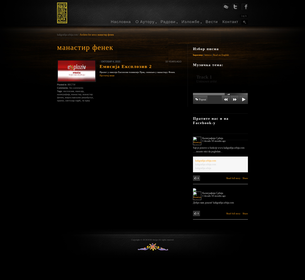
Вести (212, 22)
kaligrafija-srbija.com (67, 34)
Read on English (221, 55)
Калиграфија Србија (212, 138)
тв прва (86, 100)
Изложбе (191, 22)
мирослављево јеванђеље (79, 97)
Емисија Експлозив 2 (126, 66)
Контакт (230, 22)
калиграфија (63, 94)
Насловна (121, 22)
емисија (79, 91)
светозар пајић (73, 100)
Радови (168, 22)
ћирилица (198, 55)
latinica (208, 55)
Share (245, 178)
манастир (76, 94)
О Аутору (145, 22)
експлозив (68, 91)
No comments (76, 88)
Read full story (233, 178)
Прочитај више (107, 75)
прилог (60, 100)
